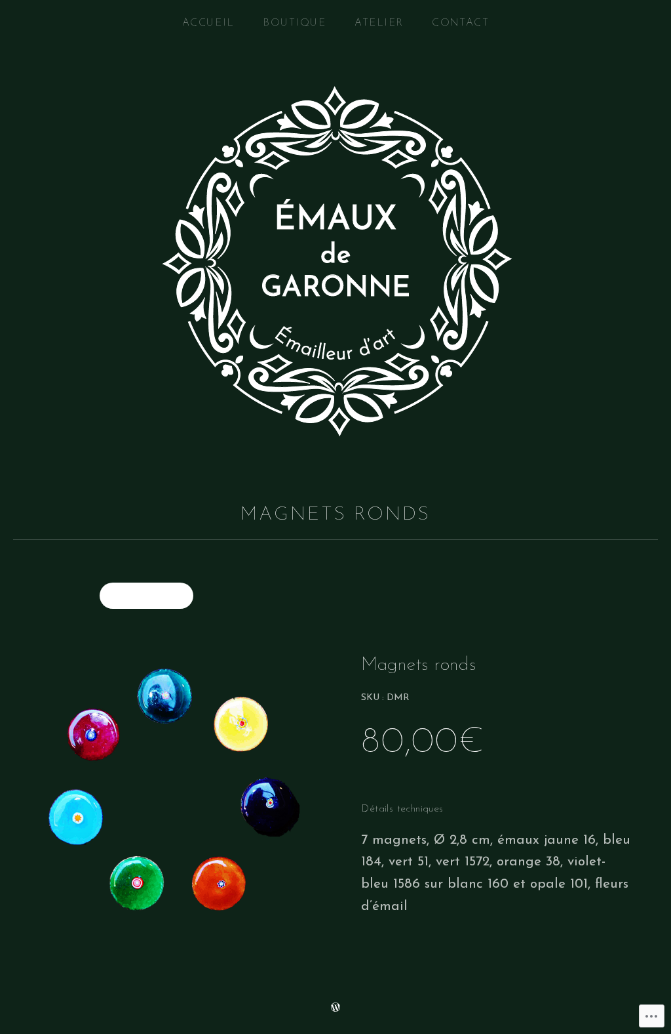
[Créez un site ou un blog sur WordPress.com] (335, 1008)
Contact (460, 23)
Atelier (379, 23)
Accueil (208, 23)
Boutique (294, 23)
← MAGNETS (146, 596)
